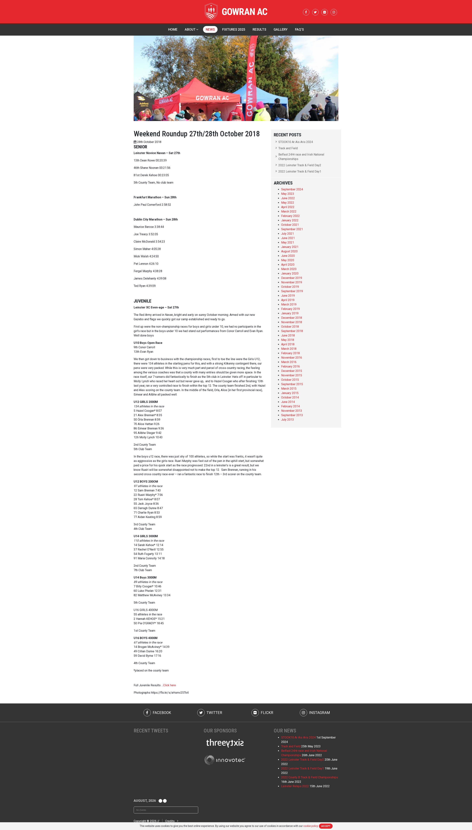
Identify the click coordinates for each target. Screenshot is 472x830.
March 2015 (288, 388)
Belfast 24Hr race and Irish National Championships (301, 157)
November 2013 (291, 411)
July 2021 (287, 233)
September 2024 (292, 189)
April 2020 (287, 264)
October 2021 (290, 225)
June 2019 (288, 295)
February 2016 (290, 366)
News (210, 29)
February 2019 (290, 309)
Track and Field (288, 148)
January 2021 (290, 247)
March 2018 (288, 349)
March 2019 (288, 304)
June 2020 (288, 256)
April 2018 (287, 344)
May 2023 (287, 194)
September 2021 (292, 229)
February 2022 (290, 216)
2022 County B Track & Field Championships (309, 777)
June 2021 (288, 238)
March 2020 (288, 269)
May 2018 (287, 340)
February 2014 (290, 406)
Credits (170, 821)
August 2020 (289, 251)
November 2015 (291, 375)
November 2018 (291, 322)
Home (172, 29)
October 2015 (290, 380)
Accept (325, 826)
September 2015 (292, 384)
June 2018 (288, 335)
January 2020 (290, 273)
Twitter (214, 712)
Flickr (266, 712)
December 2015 (291, 371)
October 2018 (290, 326)
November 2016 (291, 357)
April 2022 (287, 207)
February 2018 (290, 353)
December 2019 (291, 278)
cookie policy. (310, 825)
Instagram (319, 712)
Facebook (161, 712)
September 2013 (292, 415)
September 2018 (292, 331)
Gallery (281, 29)
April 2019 (287, 300)
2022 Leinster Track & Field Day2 (299, 165)
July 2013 (287, 419)
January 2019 (290, 313)
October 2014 (290, 397)
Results (259, 29)
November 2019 (291, 282)
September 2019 (292, 291)
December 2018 (291, 318)
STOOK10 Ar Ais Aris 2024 (295, 142)
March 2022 (288, 211)
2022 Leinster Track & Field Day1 (299, 171)
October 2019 (290, 287)
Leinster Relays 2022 (295, 786)
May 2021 (287, 242)
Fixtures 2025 (233, 29)
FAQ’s (299, 29)
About (190, 29)
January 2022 (290, 220)
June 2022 (288, 198)
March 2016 (288, 362)
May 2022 (287, 202)
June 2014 (288, 402)
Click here (169, 685)
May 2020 (287, 260)
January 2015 (290, 393)
